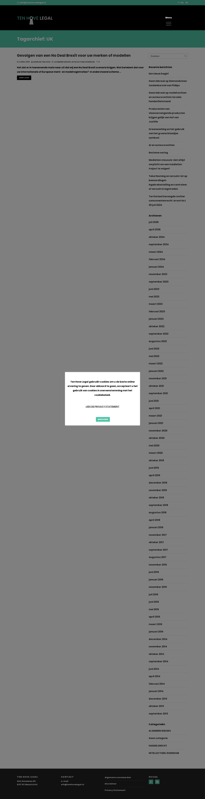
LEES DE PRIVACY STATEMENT (102, 406)
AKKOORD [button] (103, 419)
